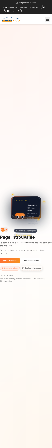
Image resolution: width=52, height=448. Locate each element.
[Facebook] (43, 7)
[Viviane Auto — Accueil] (11, 19)
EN (19, 11)
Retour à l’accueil (10, 260)
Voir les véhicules (31, 260)
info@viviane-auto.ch (27, 3)
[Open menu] (47, 19)
